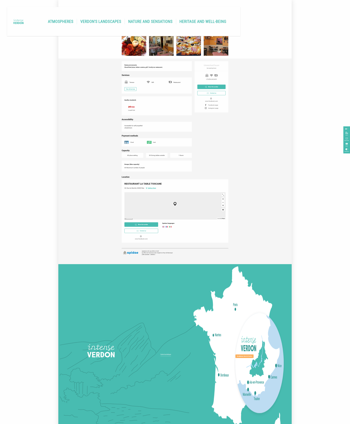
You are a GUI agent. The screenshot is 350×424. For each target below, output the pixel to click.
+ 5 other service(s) (211, 79)
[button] (60, 21)
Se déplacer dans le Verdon (244, 356)
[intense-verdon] (16, 21)
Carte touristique (165, 354)
